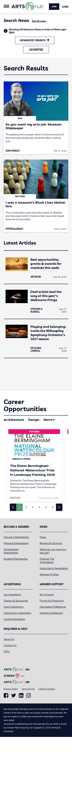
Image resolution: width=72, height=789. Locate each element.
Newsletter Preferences (53, 606)
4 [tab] (39, 507)
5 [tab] (46, 507)
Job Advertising (12, 594)
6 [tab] (52, 507)
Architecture (14, 419)
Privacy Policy (11, 688)
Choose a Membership (16, 537)
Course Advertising (14, 619)
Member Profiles (49, 574)
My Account (47, 594)
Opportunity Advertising (17, 613)
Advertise (36, 49)
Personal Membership (16, 543)
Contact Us (10, 645)
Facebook (6, 695)
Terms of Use (28, 688)
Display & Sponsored (16, 600)
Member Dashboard (51, 613)
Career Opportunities (25, 405)
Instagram (28, 695)
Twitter (13, 695)
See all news (39, 21)
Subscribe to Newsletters (54, 568)
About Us (9, 639)
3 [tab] (32, 507)
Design (33, 419)
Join (54, 6)
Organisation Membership (11, 551)
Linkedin (21, 695)
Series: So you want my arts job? (53, 551)
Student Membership (16, 558)
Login (65, 6)
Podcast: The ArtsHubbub (47, 560)
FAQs (7, 651)
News (43, 537)
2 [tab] (26, 507)
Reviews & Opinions (51, 543)
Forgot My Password (52, 600)
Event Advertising (13, 606)
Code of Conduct (46, 688)
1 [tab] (19, 507)
